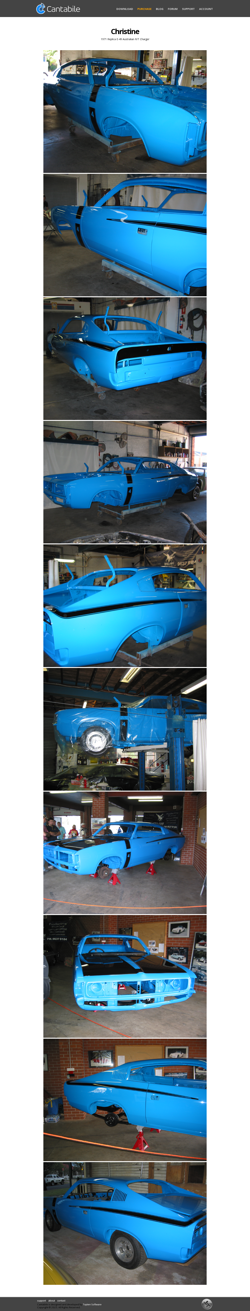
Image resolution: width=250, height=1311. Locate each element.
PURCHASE (144, 9)
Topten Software (92, 1304)
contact (61, 1300)
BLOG (159, 9)
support (41, 1300)
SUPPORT (188, 9)
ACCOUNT (206, 9)
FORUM (173, 9)
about (51, 1300)
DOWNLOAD (124, 9)
